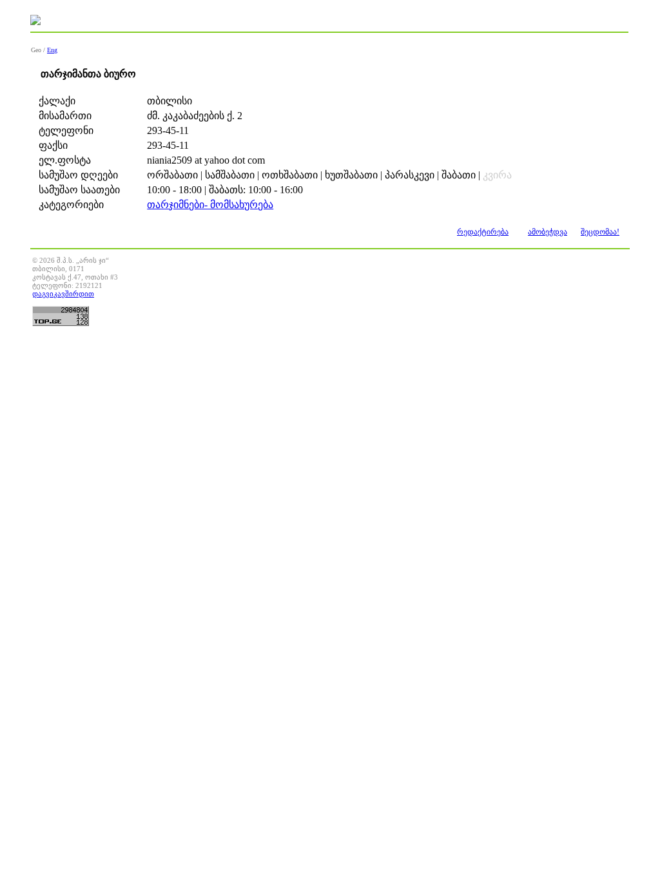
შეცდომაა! (600, 231)
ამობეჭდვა (547, 231)
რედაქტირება (483, 231)
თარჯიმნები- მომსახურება (210, 204)
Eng (52, 49)
